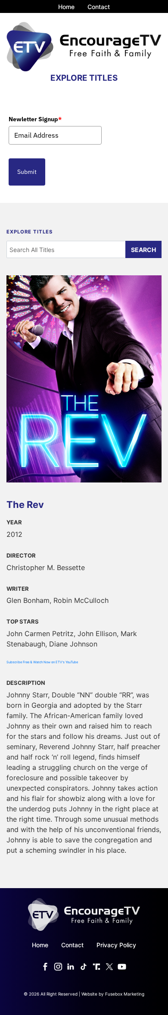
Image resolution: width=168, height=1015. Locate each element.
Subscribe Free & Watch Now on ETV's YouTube (42, 662)
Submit (27, 172)
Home (66, 6)
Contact (98, 6)
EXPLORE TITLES (84, 78)
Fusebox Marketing (124, 993)
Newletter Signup (35, 119)
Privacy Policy (116, 945)
